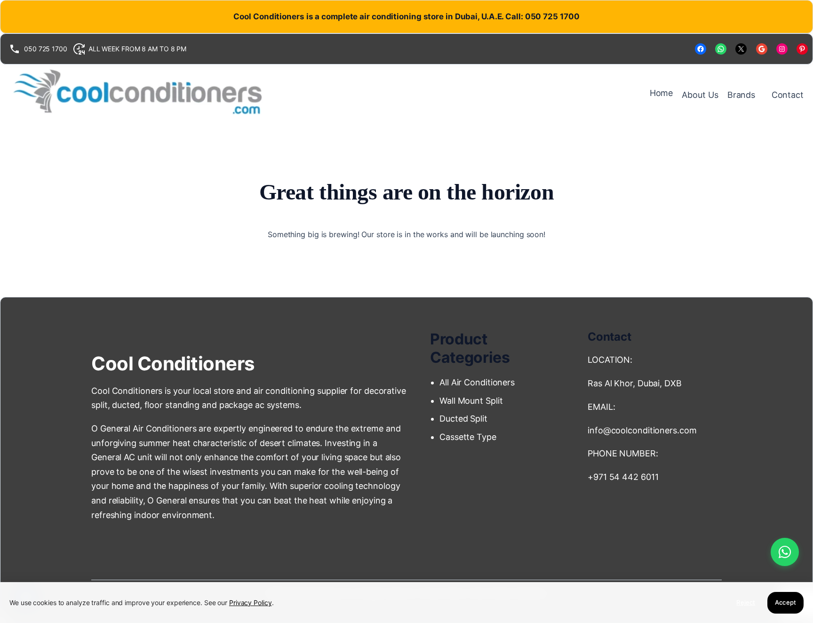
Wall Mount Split (473, 401)
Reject (745, 602)
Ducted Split (463, 418)
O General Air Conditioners (143, 428)
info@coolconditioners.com (642, 430)
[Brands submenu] (760, 95)
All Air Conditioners (478, 382)
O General (166, 500)
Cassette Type (467, 437)
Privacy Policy (250, 603)
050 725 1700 (45, 49)
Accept (785, 602)
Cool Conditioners (173, 363)
